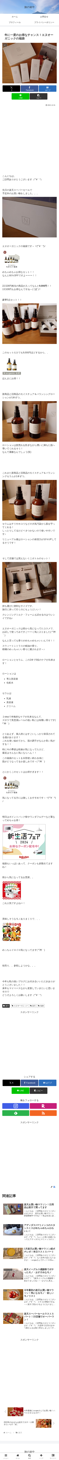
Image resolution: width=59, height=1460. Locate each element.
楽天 (7, 1006)
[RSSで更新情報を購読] (43, 1113)
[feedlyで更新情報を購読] (15, 1113)
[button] (38, 96)
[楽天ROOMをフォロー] (43, 1106)
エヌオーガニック (21, 1006)
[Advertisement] (29, 137)
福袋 (42, 1006)
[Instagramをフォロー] (15, 1106)
